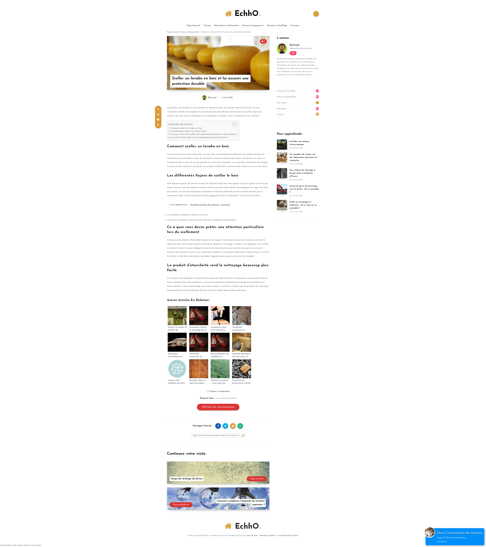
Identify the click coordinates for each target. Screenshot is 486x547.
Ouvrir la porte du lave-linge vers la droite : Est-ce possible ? (304, 189)
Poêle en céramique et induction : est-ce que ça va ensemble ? (303, 205)
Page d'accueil (173, 32)
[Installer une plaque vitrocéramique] (282, 144)
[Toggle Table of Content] (234, 124)
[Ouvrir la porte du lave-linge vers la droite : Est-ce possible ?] (282, 189)
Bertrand (294, 45)
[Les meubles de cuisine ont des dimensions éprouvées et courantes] (282, 157)
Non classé (282, 103)
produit (233, 398)
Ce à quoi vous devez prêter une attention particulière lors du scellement (203, 134)
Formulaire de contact (288, 535)
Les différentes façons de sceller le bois (188, 131)
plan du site (251, 535)
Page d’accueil (193, 26)
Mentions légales (268, 535)
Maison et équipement (253, 26)
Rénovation (282, 108)
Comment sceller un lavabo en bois (186, 128)
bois (217, 398)
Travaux (207, 26)
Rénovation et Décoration (226, 26)
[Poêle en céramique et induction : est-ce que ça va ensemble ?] (282, 205)
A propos (294, 26)
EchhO (245, 14)
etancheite (224, 398)
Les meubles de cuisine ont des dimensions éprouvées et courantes (303, 157)
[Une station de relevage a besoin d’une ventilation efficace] (282, 173)
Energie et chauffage (277, 26)
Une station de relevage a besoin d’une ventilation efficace (302, 173)
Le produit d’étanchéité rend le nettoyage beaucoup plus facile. (199, 137)
